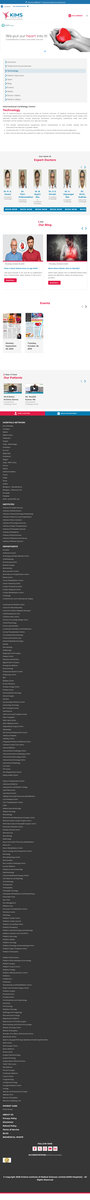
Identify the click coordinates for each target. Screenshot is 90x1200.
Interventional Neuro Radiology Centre (16, 754)
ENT (4, 678)
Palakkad (6, 496)
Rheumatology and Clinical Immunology (17, 1024)
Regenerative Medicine (11, 1018)
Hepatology (7, 729)
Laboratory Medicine (10, 784)
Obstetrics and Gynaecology (13, 869)
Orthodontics (7, 884)
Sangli (5, 478)
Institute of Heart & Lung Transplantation (17, 517)
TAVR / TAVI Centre (9, 1064)
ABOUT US (8, 1115)
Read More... (10, 280)
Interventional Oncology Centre (14, 760)
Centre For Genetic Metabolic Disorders (17, 610)
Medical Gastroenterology (12, 808)
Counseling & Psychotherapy (13, 635)
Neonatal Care (8, 833)
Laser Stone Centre (9, 793)
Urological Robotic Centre (12, 1085)
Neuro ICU (6, 845)
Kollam (5, 484)
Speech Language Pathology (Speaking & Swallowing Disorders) (25, 1040)
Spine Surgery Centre (10, 1046)
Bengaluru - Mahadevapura (12, 487)
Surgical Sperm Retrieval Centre (14, 1061)
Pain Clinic (6, 900)
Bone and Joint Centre (11, 571)
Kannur (5, 465)
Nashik (5, 468)
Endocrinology (8, 668)
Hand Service (7, 711)
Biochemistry (7, 568)
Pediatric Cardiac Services (12, 921)
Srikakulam (7, 438)
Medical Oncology (9, 811)
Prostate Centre (8, 997)
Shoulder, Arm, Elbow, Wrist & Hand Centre (18, 1034)
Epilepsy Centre (8, 681)
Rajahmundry (8, 435)
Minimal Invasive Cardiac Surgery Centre (17, 820)
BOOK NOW (11, 209)
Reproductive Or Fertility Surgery (14, 1021)
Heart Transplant (9, 717)
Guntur (5, 475)
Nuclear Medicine (9, 866)
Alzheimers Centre (9, 553)
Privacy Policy (10, 1118)
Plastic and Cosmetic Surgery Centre (16, 988)
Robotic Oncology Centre (12, 1027)
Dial (34, 2)
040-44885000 (77, 16)
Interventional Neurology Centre (14, 757)
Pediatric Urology (9, 970)
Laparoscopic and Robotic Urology (15, 787)
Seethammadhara (9, 471)
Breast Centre (8, 577)
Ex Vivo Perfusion (9, 684)
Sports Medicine (8, 1049)
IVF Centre (6, 769)
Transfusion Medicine (10, 1073)
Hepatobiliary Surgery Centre (13, 726)
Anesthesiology (8, 559)
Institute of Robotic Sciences (13, 541)
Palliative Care (8, 906)
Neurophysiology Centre (11, 857)
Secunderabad (8, 426)
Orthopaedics (7, 888)
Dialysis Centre (8, 656)
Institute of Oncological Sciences (14, 523)
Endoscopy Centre (9, 674)
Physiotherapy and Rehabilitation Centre (17, 985)
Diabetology (7, 650)
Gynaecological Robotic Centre (14, 702)
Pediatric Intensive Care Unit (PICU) (15, 933)
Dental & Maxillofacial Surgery (13, 641)
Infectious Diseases (9, 735)
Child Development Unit (11, 614)
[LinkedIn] (55, 1149)
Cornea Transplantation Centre (14, 632)
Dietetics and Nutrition (11, 659)
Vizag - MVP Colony (10, 462)
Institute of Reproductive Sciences (15, 538)
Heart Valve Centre (9, 720)
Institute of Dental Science (12, 511)
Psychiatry (6, 1003)
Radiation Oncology (10, 1009)
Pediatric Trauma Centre (11, 967)
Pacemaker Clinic (9, 897)
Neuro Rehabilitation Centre (13, 848)
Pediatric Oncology (9, 942)
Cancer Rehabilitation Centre (13, 580)
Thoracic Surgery (9, 1070)
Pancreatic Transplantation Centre (15, 909)
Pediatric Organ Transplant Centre (15, 948)
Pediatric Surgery (9, 963)
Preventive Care (8, 994)
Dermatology (7, 647)
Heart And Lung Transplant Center (15, 714)
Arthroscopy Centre (10, 562)
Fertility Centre (8, 690)
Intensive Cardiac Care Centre (13, 745)
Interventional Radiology (11, 763)
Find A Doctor (8, 1109)
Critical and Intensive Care (12, 638)
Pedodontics (7, 979)
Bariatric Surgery (9, 565)
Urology (6, 1088)
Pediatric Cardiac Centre (11, 918)
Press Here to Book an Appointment (53, 2)
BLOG (5, 1133)
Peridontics (7, 982)
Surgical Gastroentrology (11, 1055)
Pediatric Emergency (10, 927)
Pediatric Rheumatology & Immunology (17, 960)
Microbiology (7, 814)
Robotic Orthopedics (10, 1030)
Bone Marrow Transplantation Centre (16, 574)
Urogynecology (8, 1079)
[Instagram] (45, 1149)
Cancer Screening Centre (11, 583)
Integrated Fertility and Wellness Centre (17, 741)
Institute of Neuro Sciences (12, 520)
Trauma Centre (8, 1076)
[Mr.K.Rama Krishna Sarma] (13, 388)
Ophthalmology (8, 872)
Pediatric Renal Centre (11, 957)
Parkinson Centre (9, 912)
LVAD (5, 805)
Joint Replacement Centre (12, 772)
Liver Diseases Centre (10, 799)
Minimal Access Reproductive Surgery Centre (19, 817)
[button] (20, 6)
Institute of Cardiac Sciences (13, 508)
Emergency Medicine (10, 665)
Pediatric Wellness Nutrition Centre (15, 973)
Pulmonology (8, 1006)
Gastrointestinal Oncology (12, 693)
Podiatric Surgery (9, 991)
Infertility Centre (8, 738)
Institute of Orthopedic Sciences (14, 529)
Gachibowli (7, 456)
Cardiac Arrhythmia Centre (12, 586)
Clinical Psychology (10, 623)
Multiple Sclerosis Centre (11, 830)
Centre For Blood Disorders (12, 607)
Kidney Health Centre (10, 775)
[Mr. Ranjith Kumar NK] (34, 388)
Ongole (5, 441)
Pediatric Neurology (10, 936)
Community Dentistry (10, 626)
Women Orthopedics (10, 1098)
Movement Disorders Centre (13, 827)
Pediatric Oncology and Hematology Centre (18, 945)
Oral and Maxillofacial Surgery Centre (16, 875)
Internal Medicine (9, 748)
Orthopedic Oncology (10, 891)
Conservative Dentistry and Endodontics (17, 629)
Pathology (6, 915)
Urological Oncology (10, 1082)
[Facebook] (35, 1149)
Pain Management (9, 903)
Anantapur (6, 447)
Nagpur (5, 459)
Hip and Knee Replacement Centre (15, 732)
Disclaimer (8, 1122)
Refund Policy (10, 1126)
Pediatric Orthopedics (10, 951)
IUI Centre (6, 766)
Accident (6, 550)
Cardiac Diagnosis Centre (12, 589)
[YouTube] (50, 1149)
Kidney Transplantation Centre (13, 781)
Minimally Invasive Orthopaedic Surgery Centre (19, 824)
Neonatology (7, 836)
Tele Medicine (7, 1067)
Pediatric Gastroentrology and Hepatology (18, 930)
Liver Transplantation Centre (13, 802)
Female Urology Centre (11, 687)
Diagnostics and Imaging (12, 653)
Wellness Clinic (8, 1094)
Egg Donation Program (11, 662)
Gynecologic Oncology (11, 705)
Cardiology (7, 595)
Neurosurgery (8, 860)
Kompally (6, 493)
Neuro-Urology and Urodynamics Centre (17, 851)
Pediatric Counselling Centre (13, 924)
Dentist (5, 644)
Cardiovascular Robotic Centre (13, 604)
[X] (40, 1149)
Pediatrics (6, 976)
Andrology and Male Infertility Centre (16, 556)
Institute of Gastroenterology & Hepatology (18, 514)
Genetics (6, 699)
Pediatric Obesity (9, 939)
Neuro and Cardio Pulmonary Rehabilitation (18, 842)
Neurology (6, 854)
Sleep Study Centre (9, 1037)
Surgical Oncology (9, 1058)
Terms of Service (11, 1130)
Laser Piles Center (9, 790)
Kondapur (6, 429)
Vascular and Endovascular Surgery (15, 1091)
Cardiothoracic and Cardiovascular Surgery (18, 599)
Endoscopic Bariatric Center (13, 671)
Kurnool (6, 450)
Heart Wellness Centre (10, 723)
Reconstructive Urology (11, 1015)
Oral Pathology (8, 881)
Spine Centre (7, 1043)
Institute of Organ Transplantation (15, 526)
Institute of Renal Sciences (12, 535)
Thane (5, 481)
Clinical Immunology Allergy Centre (15, 620)
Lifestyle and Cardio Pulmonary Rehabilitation (19, 796)
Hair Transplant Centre (11, 708)
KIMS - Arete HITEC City (11, 499)
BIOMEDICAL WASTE (13, 1137)
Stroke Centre (8, 1052)
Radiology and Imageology (12, 1012)
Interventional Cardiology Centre (14, 751)
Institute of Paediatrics (11, 532)
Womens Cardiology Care (12, 1101)
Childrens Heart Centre (11, 617)
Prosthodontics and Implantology (15, 1000)
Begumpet (6, 453)
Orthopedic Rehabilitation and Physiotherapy (19, 894)
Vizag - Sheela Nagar (10, 444)
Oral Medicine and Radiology (13, 878)
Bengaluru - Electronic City (12, 490)
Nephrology (7, 839)
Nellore (5, 432)
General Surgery (8, 696)
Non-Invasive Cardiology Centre (14, 863)
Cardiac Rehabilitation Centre (13, 592)
